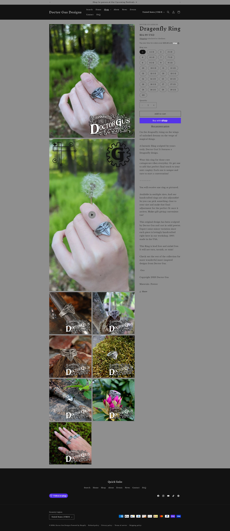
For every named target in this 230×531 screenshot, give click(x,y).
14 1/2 (153, 79)
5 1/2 (170, 52)
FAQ (144, 487)
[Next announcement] (180, 2)
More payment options (160, 126)
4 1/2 (152, 52)
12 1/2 (153, 73)
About (111, 487)
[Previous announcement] (50, 2)
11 (163, 68)
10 (143, 68)
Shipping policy (135, 525)
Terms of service (121, 525)
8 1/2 (152, 63)
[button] (107, 9)
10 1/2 (153, 68)
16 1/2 (153, 84)
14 (143, 79)
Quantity (143, 100)
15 (163, 79)
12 (143, 73)
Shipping (143, 38)
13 (163, 73)
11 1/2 (173, 68)
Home (95, 487)
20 (143, 95)
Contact (136, 487)
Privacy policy (106, 525)
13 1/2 (173, 73)
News (127, 487)
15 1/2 (173, 79)
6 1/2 (152, 57)
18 (143, 90)
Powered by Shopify (78, 525)
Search (87, 487)
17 (163, 84)
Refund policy (93, 525)
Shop (103, 487)
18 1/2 (153, 90)
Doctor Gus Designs (63, 525)
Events (119, 487)
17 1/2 (173, 84)
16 (143, 84)
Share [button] (144, 291)
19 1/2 (173, 90)
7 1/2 (170, 57)
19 (163, 90)
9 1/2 (170, 63)
